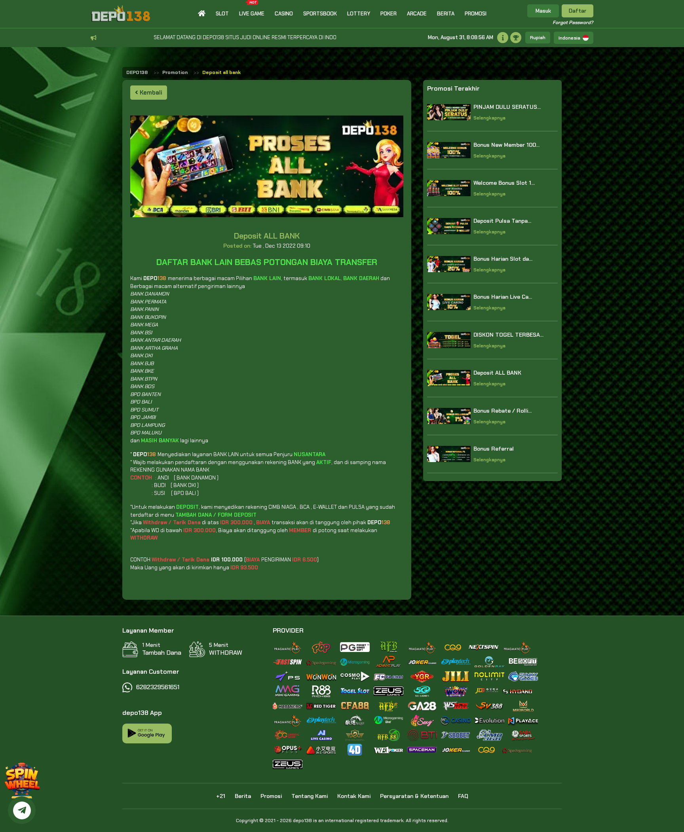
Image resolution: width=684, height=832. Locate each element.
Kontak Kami (353, 796)
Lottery (358, 13)
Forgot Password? (573, 22)
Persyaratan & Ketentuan (414, 796)
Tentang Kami (309, 796)
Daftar (577, 11)
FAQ (463, 796)
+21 (220, 796)
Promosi (475, 13)
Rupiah (537, 37)
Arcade (417, 13)
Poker (388, 13)
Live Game (251, 13)
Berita (445, 13)
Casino (284, 13)
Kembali (150, 93)
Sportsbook (320, 13)
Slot (222, 13)
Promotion (175, 72)
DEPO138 (137, 72)
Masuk (543, 11)
